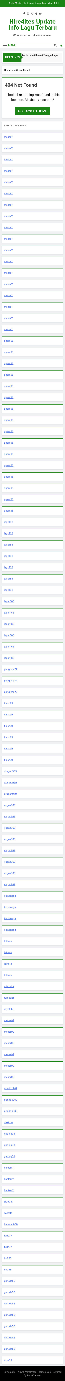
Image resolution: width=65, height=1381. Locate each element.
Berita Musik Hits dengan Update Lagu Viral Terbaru (30, 3)
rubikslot (9, 986)
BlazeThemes (34, 1375)
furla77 (8, 1235)
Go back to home (32, 111)
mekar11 (8, 136)
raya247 (8, 1009)
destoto (8, 1122)
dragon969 (10, 771)
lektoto (8, 941)
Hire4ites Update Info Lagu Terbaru (32, 24)
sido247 (8, 1201)
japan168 (9, 601)
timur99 (8, 703)
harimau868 (11, 1224)
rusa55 (8, 1360)
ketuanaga (10, 895)
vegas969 (9, 805)
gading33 (9, 1133)
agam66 (8, 340)
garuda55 (9, 1280)
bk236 (7, 1258)
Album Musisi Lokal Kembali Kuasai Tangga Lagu (28, 55)
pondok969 (10, 1088)
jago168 (8, 521)
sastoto (8, 1212)
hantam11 (9, 1167)
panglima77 (10, 669)
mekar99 (9, 1020)
